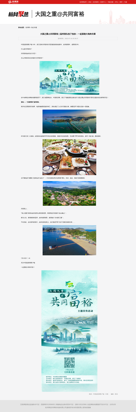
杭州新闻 (96, 2)
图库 (121, 2)
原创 (89, 2)
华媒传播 (110, 2)
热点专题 (34, 27)
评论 (116, 2)
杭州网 (28, 27)
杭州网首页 (83, 2)
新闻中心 (103, 2)
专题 (125, 2)
